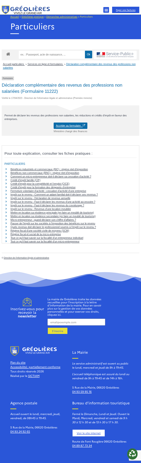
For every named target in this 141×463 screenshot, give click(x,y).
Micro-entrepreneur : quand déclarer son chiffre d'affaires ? (43, 219)
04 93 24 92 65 (20, 431)
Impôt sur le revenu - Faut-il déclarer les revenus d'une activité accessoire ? (52, 201)
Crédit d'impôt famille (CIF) (25, 180)
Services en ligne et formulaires (45, 64)
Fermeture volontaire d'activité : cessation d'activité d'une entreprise (48, 190)
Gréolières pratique (32, 16)
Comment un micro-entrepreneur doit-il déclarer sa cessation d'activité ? (50, 176)
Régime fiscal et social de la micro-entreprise (35, 234)
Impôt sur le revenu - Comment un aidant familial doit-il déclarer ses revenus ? (54, 194)
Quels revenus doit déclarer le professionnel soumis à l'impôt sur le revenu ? (53, 226)
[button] (106, 10)
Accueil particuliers (14, 64)
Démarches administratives (61, 16)
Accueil (14, 16)
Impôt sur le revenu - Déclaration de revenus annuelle (40, 198)
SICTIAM (34, 376)
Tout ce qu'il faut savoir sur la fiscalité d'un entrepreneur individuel (46, 237)
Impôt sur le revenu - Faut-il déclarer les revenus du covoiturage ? (47, 205)
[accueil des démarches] (8, 54)
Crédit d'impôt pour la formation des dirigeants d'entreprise (42, 187)
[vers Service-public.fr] (115, 55)
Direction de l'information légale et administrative (26, 258)
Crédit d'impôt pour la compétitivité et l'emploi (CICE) (39, 183)
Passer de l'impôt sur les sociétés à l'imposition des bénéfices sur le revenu (52, 223)
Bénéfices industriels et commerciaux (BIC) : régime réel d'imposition (49, 169)
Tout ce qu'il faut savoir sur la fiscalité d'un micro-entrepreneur (44, 241)
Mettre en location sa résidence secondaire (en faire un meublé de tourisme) (53, 216)
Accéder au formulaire (69, 125)
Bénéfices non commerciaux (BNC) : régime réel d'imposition (44, 172)
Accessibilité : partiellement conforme (35, 367)
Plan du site (17, 362)
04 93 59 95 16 (82, 391)
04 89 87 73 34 (82, 445)
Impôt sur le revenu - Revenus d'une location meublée (40, 208)
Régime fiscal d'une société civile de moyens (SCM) (39, 230)
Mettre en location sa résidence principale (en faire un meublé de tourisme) (52, 212)
